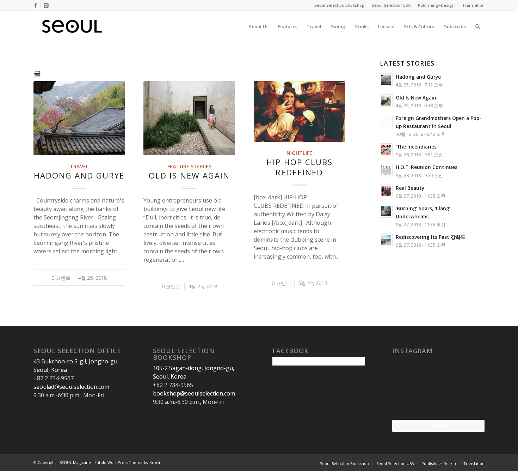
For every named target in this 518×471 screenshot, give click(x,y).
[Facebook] (35, 5)
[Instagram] (46, 5)
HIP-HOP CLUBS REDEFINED (299, 167)
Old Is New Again (189, 175)
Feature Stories (189, 166)
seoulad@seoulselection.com (71, 387)
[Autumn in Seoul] (438, 404)
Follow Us (438, 426)
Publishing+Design (436, 5)
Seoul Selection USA (391, 5)
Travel (79, 166)
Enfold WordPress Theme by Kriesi (127, 462)
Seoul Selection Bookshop (339, 5)
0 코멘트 (60, 277)
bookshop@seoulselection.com (194, 393)
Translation (473, 5)
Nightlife (299, 153)
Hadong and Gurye (79, 175)
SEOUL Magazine (75, 462)
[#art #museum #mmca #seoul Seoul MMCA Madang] (469, 403)
